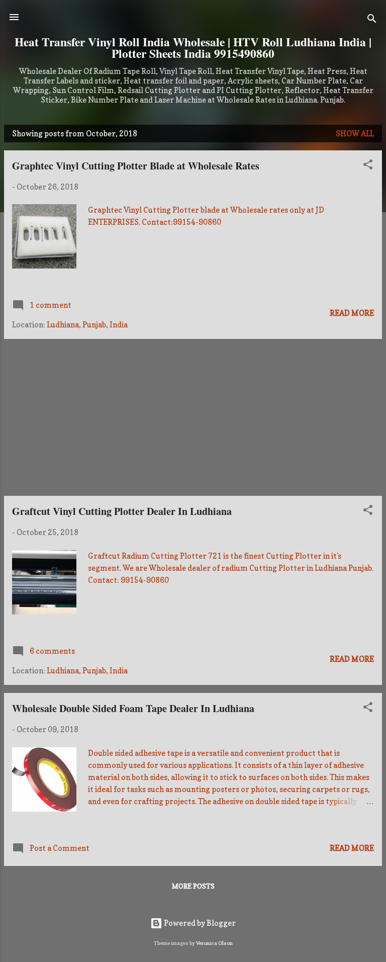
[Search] (372, 20)
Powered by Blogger (199, 923)
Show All (355, 133)
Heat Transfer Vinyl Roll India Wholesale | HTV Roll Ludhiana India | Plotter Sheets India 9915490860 (193, 47)
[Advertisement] (193, 417)
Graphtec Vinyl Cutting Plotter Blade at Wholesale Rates (135, 165)
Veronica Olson (214, 943)
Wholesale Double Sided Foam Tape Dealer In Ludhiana (133, 708)
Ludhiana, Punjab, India (87, 324)
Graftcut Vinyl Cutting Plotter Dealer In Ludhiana (122, 511)
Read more (352, 313)
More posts (193, 886)
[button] (368, 166)
